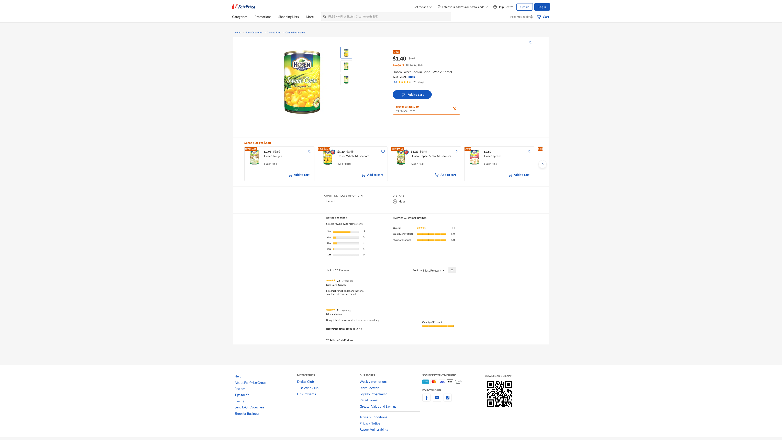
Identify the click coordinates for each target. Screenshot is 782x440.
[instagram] (448, 400)
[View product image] (346, 52)
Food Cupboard (253, 32)
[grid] (393, 164)
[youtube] (437, 400)
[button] (531, 17)
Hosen (411, 76)
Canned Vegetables (296, 32)
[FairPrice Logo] (243, 7)
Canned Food (274, 32)
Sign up (524, 7)
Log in (542, 7)
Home (238, 32)
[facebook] (426, 400)
